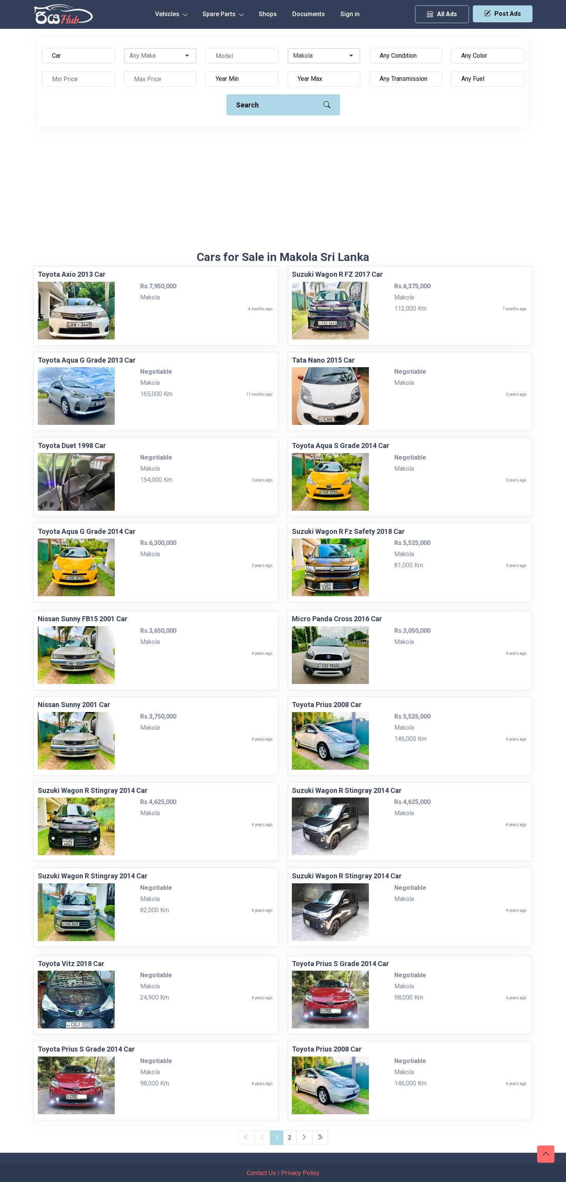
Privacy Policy (300, 1173)
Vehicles (168, 14)
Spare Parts (220, 14)
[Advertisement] (283, 192)
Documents (308, 14)
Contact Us (261, 1173)
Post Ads (507, 13)
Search (247, 105)
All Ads (447, 14)
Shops (268, 14)
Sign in (350, 14)
